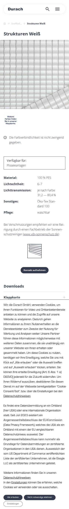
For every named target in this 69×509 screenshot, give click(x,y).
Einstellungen (19, 482)
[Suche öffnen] (47, 9)
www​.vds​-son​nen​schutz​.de (41, 234)
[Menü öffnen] (57, 9)
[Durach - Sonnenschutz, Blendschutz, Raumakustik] (15, 9)
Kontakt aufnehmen (35, 270)
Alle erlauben (13, 497)
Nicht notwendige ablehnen (40, 497)
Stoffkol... (16, 23)
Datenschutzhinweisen (17, 396)
